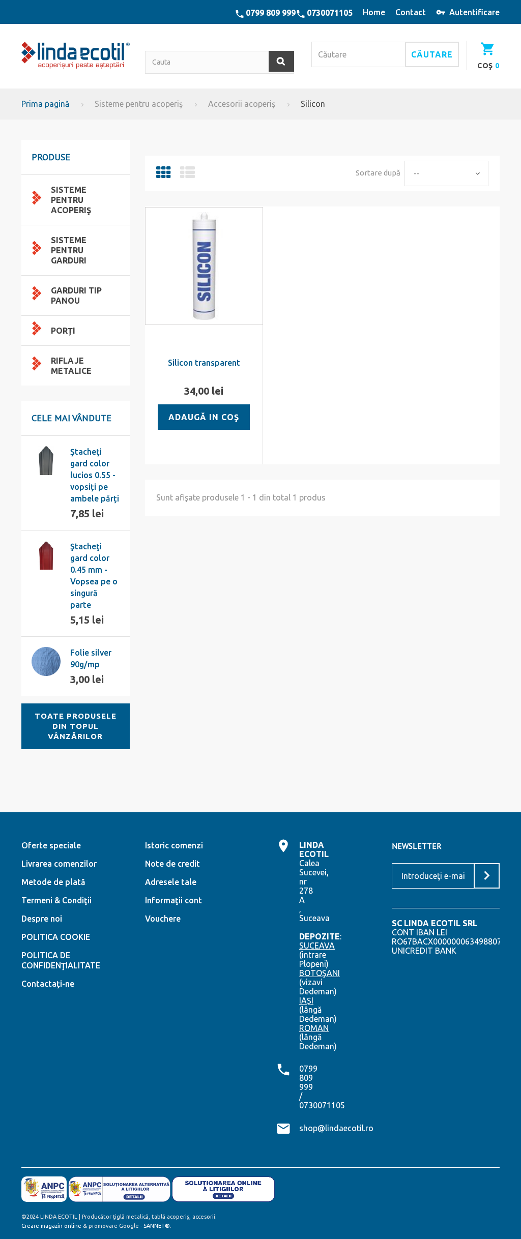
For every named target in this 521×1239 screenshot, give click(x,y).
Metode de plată (53, 882)
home (374, 12)
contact (410, 12)
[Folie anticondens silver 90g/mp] (46, 661)
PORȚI (63, 330)
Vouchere (163, 918)
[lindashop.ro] (75, 55)
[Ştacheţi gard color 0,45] (46, 555)
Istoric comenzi (174, 845)
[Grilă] (163, 175)
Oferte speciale (51, 845)
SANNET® (156, 1226)
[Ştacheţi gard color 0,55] (46, 460)
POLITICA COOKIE (55, 936)
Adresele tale (170, 882)
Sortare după (378, 172)
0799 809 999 (271, 12)
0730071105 (330, 12)
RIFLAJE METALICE (71, 365)
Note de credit (172, 863)
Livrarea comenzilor (59, 863)
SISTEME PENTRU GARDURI (68, 250)
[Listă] (187, 175)
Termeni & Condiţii (56, 900)
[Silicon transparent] (204, 266)
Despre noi (41, 918)
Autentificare (474, 12)
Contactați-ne (47, 983)
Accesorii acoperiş (241, 103)
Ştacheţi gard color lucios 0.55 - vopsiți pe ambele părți (94, 475)
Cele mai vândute (71, 418)
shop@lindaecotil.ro (336, 1128)
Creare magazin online (51, 1226)
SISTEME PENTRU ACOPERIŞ (71, 200)
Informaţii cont (173, 900)
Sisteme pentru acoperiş (139, 103)
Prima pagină (45, 103)
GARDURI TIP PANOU (76, 295)
